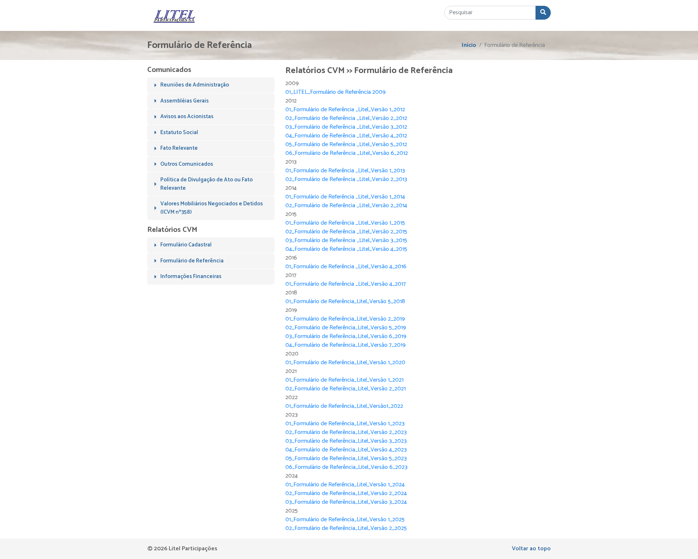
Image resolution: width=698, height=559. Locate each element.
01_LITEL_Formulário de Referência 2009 (335, 92)
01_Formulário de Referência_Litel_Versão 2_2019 (345, 319)
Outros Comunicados (186, 164)
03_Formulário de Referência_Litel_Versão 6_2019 (345, 336)
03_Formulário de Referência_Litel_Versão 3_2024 (346, 502)
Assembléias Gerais (184, 100)
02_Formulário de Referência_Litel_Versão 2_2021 (345, 389)
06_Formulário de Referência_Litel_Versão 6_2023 (346, 467)
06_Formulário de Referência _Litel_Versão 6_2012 (346, 153)
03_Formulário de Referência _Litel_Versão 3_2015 (346, 240)
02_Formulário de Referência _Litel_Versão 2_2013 (346, 179)
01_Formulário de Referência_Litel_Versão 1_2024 (345, 485)
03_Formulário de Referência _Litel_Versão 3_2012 (346, 127)
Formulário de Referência (192, 260)
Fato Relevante (179, 148)
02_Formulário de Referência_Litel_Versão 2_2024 (346, 493)
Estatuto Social (179, 132)
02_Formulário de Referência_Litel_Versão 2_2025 (346, 528)
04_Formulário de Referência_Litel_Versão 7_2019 (345, 345)
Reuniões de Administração (194, 84)
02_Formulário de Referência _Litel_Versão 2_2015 (346, 232)
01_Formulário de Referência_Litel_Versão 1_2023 (345, 424)
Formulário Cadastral (186, 244)
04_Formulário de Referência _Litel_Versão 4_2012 (346, 136)
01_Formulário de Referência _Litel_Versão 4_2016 (345, 267)
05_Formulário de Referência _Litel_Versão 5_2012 (346, 144)
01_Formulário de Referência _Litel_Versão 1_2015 (345, 223)
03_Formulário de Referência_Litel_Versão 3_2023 (346, 441)
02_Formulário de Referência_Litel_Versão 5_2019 (345, 328)
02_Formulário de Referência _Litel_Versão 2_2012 (346, 118)
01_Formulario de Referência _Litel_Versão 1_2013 (345, 171)
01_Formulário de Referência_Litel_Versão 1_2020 (345, 362)
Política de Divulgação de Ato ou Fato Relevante (206, 184)
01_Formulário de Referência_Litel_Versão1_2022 (344, 406)
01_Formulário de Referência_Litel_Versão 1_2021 (344, 380)
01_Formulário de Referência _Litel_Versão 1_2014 (345, 197)
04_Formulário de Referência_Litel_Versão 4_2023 (346, 450)
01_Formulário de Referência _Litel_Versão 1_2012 (345, 109)
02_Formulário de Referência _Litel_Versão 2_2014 (346, 205)
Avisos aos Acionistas (186, 116)
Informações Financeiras (190, 276)
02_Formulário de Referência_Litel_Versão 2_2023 (346, 432)
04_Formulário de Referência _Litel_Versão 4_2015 (346, 249)
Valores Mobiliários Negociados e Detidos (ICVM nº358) (211, 208)
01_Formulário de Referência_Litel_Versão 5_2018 (345, 301)
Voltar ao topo (531, 549)
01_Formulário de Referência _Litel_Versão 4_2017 (345, 284)
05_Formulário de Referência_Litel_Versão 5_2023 (346, 458)
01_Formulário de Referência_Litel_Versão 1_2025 (345, 519)
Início (469, 45)
